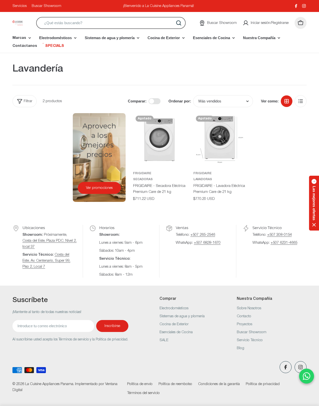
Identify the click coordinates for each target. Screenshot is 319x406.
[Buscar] (179, 23)
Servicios (19, 6)
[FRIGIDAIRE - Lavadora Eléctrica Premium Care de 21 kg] (219, 139)
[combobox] (111, 23)
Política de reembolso (175, 384)
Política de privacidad (263, 384)
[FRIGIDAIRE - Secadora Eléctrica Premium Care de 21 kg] (159, 139)
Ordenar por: (179, 101)
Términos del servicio (143, 393)
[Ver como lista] (301, 101)
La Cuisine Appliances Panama (49, 384)
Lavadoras (202, 179)
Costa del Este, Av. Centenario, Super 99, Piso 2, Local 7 (46, 260)
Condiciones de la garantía (219, 384)
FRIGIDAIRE (142, 173)
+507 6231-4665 (284, 242)
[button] (314, 203)
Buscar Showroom (46, 6)
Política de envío (140, 384)
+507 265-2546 (202, 235)
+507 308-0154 (279, 235)
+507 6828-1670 (207, 242)
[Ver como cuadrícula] (287, 101)
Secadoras (143, 179)
